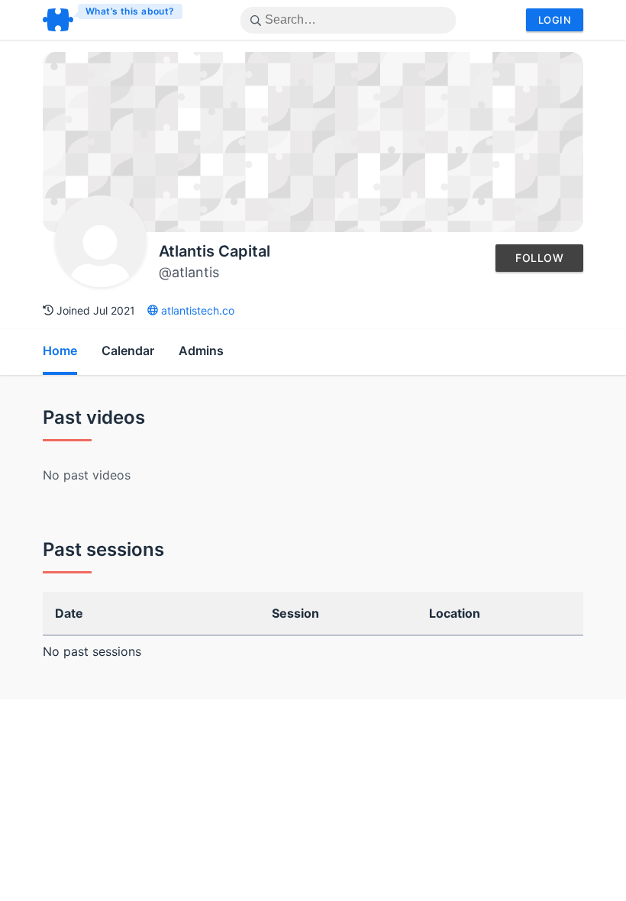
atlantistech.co (196, 310)
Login (554, 20)
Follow (539, 257)
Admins (201, 350)
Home (60, 350)
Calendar (128, 350)
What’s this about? (130, 11)
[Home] (113, 19)
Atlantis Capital (214, 251)
